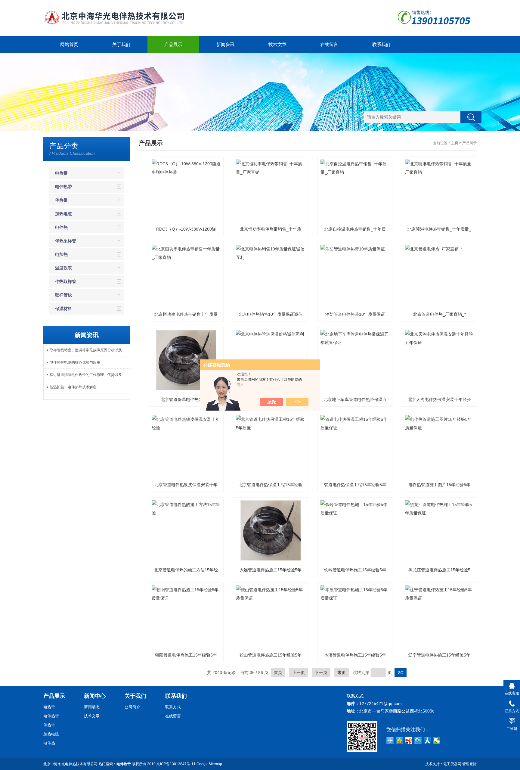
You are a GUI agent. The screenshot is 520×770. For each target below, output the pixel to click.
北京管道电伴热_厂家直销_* (439, 314)
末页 (341, 672)
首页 (278, 672)
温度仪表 (63, 267)
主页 (454, 143)
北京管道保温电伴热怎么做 (186, 399)
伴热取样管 (65, 281)
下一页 (321, 672)
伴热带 (61, 200)
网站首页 (69, 44)
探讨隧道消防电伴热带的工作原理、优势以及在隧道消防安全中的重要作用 (90, 375)
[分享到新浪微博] (409, 740)
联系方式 (173, 707)
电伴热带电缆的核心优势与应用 (75, 362)
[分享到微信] (437, 740)
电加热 (61, 254)
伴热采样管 (65, 240)
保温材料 (63, 308)
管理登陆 (469, 764)
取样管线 (63, 295)
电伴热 (61, 227)
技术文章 (277, 44)
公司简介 (132, 707)
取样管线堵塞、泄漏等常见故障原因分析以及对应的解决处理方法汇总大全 (90, 350)
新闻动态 (92, 707)
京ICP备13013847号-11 (176, 764)
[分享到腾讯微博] (418, 740)
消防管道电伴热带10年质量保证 (355, 314)
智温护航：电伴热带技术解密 (73, 387)
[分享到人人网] (427, 740)
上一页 (298, 672)
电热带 (61, 173)
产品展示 (173, 44)
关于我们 (121, 44)
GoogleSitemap (209, 764)
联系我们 (381, 44)
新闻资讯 (225, 44)
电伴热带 (63, 186)
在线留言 (329, 44)
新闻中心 (95, 696)
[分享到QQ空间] (399, 740)
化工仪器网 (452, 764)
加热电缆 (63, 213)
